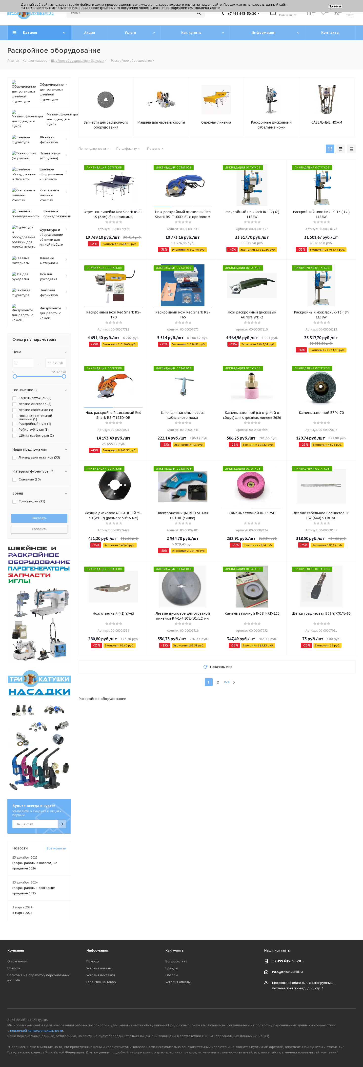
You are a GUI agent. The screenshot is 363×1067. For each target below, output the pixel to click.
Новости (13, 968)
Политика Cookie (207, 8)
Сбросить (39, 529)
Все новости (56, 848)
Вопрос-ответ (176, 961)
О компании (17, 961)
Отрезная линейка (216, 122)
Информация (97, 950)
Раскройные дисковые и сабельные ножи (271, 124)
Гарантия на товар (101, 982)
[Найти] (199, 13)
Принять (335, 6)
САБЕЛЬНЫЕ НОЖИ (326, 122)
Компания (15, 950)
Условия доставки (100, 975)
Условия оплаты (99, 968)
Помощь (92, 961)
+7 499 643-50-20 (241, 13)
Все (227, 682)
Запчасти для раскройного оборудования (106, 124)
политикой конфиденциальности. (37, 1031)
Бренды (171, 968)
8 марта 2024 (22, 913)
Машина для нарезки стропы (161, 122)
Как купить (174, 950)
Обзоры (171, 975)
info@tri (278, 972)
